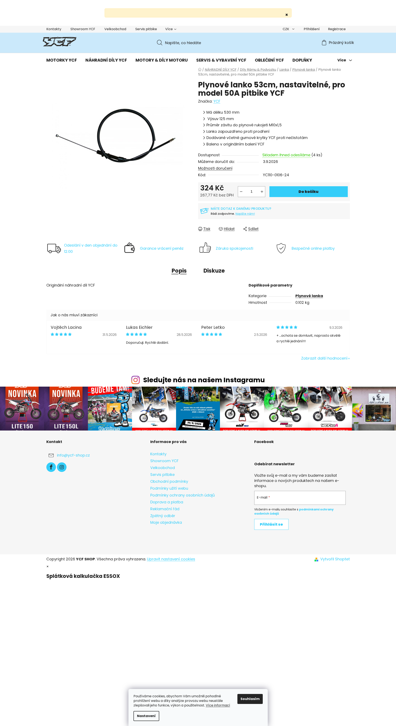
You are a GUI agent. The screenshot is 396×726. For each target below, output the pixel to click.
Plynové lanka (309, 295)
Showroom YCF (82, 29)
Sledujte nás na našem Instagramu (204, 380)
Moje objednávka (166, 522)
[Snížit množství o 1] (241, 191)
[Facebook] (51, 467)
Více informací (218, 705)
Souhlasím (250, 698)
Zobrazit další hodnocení (324, 358)
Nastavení (146, 716)
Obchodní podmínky (169, 481)
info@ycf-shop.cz (73, 455)
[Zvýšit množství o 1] (262, 191)
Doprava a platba (166, 502)
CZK (286, 29)
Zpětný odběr (162, 515)
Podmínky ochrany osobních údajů (182, 495)
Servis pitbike (146, 29)
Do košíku (308, 191)
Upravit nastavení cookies (171, 559)
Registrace (337, 29)
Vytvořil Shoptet (335, 559)
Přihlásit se (271, 524)
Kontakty (53, 29)
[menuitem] (61, 60)
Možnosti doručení (215, 168)
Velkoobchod (115, 29)
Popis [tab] (179, 270)
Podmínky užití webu (169, 488)
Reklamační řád (164, 508)
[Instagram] (62, 467)
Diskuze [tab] (214, 270)
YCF (216, 101)
